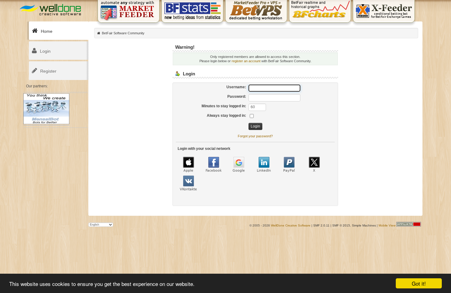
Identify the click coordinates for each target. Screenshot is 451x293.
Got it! (419, 283)
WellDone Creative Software (290, 225)
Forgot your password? (255, 136)
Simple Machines (364, 225)
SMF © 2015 (341, 225)
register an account (246, 61)
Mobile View (387, 225)
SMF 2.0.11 (321, 225)
